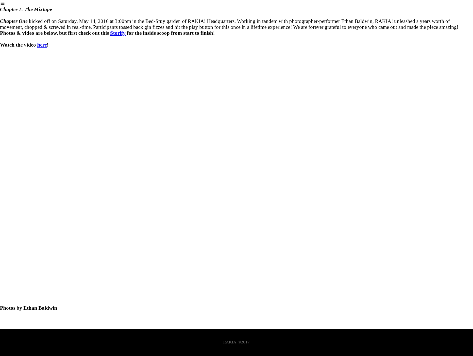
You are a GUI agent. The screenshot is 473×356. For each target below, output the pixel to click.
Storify (118, 33)
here (42, 45)
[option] (236, 182)
